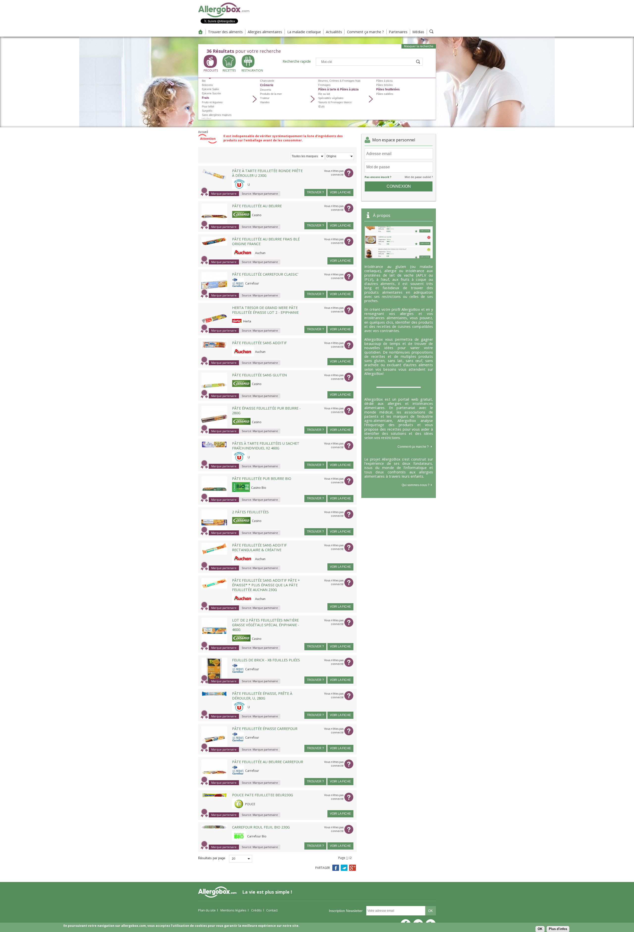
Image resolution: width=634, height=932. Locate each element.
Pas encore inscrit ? (378, 177)
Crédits (256, 910)
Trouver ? (315, 192)
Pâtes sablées (384, 93)
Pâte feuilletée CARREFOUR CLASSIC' (265, 274)
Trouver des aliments (225, 31)
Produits (210, 70)
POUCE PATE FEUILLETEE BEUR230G (262, 795)
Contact (272, 910)
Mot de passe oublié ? (419, 177)
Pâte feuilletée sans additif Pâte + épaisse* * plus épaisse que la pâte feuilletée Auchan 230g (266, 585)
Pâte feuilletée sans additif (259, 342)
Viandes (265, 102)
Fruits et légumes (212, 102)
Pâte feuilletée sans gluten (259, 375)
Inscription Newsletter (346, 911)
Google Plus (352, 868)
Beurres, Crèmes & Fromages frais (339, 80)
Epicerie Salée (210, 89)
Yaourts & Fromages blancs (335, 102)
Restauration (248, 70)
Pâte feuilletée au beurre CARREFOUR (267, 761)
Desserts (265, 89)
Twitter (344, 868)
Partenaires (398, 31)
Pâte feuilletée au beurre (257, 206)
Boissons (207, 84)
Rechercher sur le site (431, 31)
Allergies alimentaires (265, 31)
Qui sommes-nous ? (416, 485)
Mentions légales (233, 910)
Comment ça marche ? (365, 31)
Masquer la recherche (418, 46)
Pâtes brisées (384, 84)
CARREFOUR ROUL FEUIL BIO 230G (261, 827)
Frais (205, 98)
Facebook (335, 868)
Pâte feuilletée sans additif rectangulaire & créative (259, 547)
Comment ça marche (411, 446)
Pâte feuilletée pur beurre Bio (261, 478)
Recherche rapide (297, 61)
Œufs (321, 106)
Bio (204, 80)
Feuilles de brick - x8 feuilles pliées (266, 660)
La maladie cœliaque (304, 31)
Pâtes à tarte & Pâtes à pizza (338, 89)
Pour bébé (208, 106)
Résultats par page (211, 858)
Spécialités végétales (330, 98)
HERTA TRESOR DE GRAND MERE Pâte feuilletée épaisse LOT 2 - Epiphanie (265, 310)
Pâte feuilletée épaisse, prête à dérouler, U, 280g (262, 695)
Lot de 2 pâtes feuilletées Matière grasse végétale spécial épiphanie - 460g (265, 625)
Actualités (334, 31)
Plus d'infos (558, 929)
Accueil (200, 31)
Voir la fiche (340, 192)
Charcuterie (267, 80)
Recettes (229, 70)
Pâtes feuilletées (388, 89)
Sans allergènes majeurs (217, 114)
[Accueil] (223, 16)
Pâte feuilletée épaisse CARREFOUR (264, 728)
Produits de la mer (271, 93)
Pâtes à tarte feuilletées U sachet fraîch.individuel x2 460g (265, 445)
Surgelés (207, 110)
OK (540, 929)
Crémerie (266, 85)
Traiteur (264, 98)
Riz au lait (324, 93)
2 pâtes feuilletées (250, 512)
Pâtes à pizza (384, 80)
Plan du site (207, 910)
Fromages (324, 84)
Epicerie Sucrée (211, 93)
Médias (418, 31)
